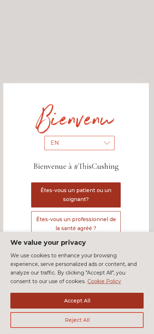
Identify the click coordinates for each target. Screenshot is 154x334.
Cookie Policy (104, 281)
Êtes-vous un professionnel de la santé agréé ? (76, 224)
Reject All (77, 320)
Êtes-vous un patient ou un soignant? (75, 194)
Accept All (77, 300)
